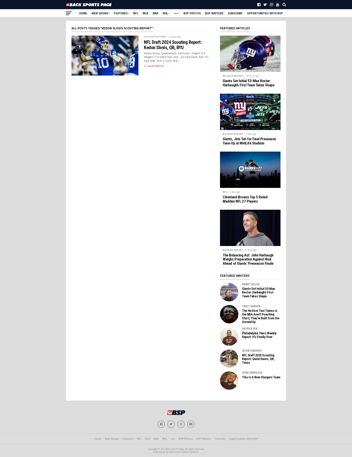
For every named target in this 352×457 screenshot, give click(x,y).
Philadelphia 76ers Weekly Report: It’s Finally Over (259, 335)
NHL (165, 13)
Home (83, 13)
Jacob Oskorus (155, 66)
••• (176, 13)
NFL (135, 13)
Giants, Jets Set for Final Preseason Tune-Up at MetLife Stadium (249, 141)
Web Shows (99, 13)
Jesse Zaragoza (252, 372)
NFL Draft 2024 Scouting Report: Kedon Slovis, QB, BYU (173, 45)
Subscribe (235, 13)
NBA (155, 13)
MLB (145, 13)
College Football (155, 36)
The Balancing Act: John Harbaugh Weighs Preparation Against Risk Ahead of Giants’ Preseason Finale (248, 259)
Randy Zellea (250, 284)
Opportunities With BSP (265, 13)
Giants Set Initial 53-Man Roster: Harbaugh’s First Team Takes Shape (248, 83)
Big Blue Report (233, 76)
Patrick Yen (249, 328)
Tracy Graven (251, 306)
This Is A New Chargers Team (261, 377)
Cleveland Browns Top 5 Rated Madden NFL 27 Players (245, 199)
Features (121, 13)
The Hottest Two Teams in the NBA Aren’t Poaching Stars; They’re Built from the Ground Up (260, 316)
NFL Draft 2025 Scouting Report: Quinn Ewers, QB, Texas (258, 358)
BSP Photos (192, 13)
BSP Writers (214, 13)
